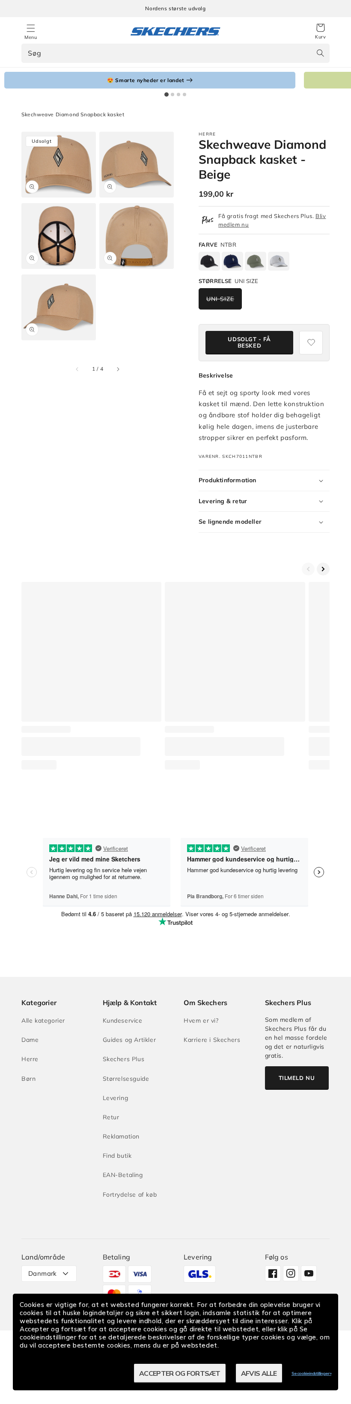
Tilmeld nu (297, 1077)
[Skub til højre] (117, 369)
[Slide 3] (178, 94)
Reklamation (121, 1136)
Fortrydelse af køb (130, 1194)
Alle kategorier (43, 1020)
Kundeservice (123, 1020)
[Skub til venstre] (77, 369)
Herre (30, 1059)
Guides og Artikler (129, 1040)
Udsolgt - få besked (249, 342)
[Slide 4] (184, 94)
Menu (30, 37)
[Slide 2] (172, 94)
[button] (320, 31)
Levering (115, 1098)
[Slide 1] (166, 94)
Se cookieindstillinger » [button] (311, 1373)
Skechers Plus (124, 1059)
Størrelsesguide (126, 1078)
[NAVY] (232, 261)
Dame (30, 1040)
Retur (111, 1117)
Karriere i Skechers (212, 1040)
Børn (28, 1078)
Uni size (220, 299)
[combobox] (175, 53)
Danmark (42, 1273)
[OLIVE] (255, 261)
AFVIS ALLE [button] (259, 1373)
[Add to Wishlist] (311, 342)
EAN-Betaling (123, 1175)
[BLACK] (209, 261)
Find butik (117, 1155)
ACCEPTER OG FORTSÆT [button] (179, 1373)
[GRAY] (278, 261)
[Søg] (320, 53)
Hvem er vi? (201, 1020)
